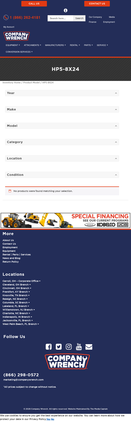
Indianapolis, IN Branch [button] (17, 316)
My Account (8, 26)
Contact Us (97, 3)
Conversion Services (19, 51)
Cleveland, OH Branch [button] (16, 284)
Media (112, 16)
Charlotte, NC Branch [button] (16, 313)
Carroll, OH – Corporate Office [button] (21, 281)
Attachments (32, 45)
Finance (92, 21)
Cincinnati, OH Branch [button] (16, 288)
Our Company (95, 16)
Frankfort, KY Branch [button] (15, 291)
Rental (75, 45)
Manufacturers (55, 45)
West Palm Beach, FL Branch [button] (20, 324)
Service (102, 45)
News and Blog (11, 258)
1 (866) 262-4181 (25, 17)
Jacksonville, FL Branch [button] (17, 320)
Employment (109, 21)
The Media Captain (99, 409)
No (52, 419)
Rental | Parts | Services (17, 254)
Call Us (34, 3)
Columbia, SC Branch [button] (15, 302)
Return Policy (11, 261)
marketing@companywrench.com (23, 379)
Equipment (13, 45)
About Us (8, 240)
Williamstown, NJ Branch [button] (18, 309)
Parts (88, 45)
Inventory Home (12, 82)
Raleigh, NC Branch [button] (14, 299)
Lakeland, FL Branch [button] (15, 306)
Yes (48, 419)
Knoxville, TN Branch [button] (15, 295)
